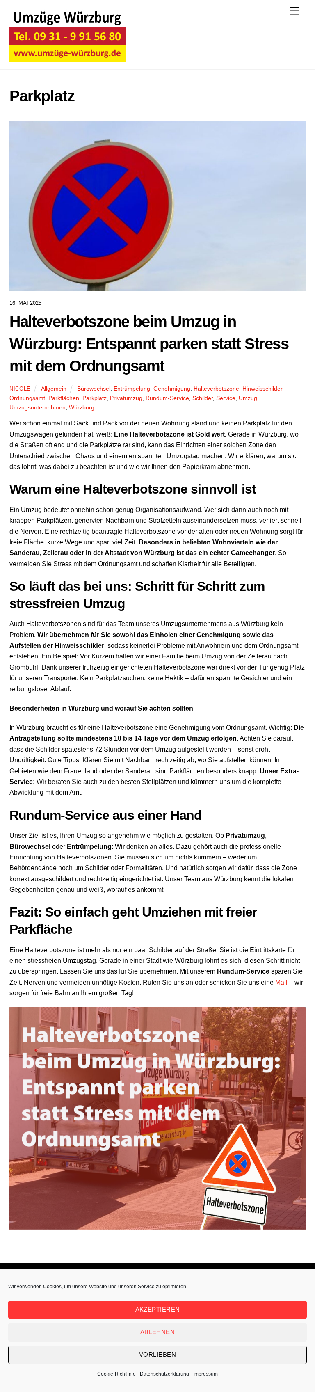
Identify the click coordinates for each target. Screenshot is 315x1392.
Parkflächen (63, 398)
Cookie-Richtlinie (116, 1374)
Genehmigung (171, 388)
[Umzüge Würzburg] (67, 57)
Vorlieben (157, 1354)
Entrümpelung (132, 388)
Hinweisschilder (262, 388)
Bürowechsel (93, 388)
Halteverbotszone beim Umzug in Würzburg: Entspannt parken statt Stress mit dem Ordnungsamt (148, 344)
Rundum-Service (167, 398)
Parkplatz (94, 398)
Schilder (202, 398)
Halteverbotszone (216, 388)
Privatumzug (126, 398)
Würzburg (81, 407)
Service (225, 398)
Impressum (205, 1374)
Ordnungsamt (27, 398)
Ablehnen (157, 1331)
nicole (20, 389)
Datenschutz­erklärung (164, 1374)
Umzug (248, 398)
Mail (281, 982)
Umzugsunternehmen (37, 407)
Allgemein (53, 388)
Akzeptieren (157, 1309)
